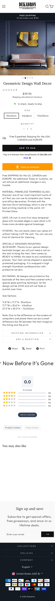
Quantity (27, 124)
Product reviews (12, 427)
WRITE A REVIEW (27, 415)
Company (26, 560)
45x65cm (27, 115)
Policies (27, 553)
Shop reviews (32, 427)
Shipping (16, 97)
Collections (26, 546)
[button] (27, 90)
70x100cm (43, 115)
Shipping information (27, 333)
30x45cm (11, 115)
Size (27, 110)
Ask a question (27, 339)
